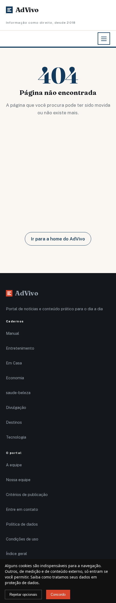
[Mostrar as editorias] (104, 38)
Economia (15, 377)
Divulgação (16, 407)
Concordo (58, 594)
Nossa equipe (18, 479)
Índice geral (16, 553)
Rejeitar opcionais (23, 594)
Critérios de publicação (27, 494)
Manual (12, 333)
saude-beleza (18, 392)
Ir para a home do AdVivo (58, 239)
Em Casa (14, 363)
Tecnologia (16, 437)
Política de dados (22, 524)
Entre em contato (22, 509)
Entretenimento (20, 348)
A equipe (14, 465)
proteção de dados (22, 582)
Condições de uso (22, 539)
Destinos (14, 422)
